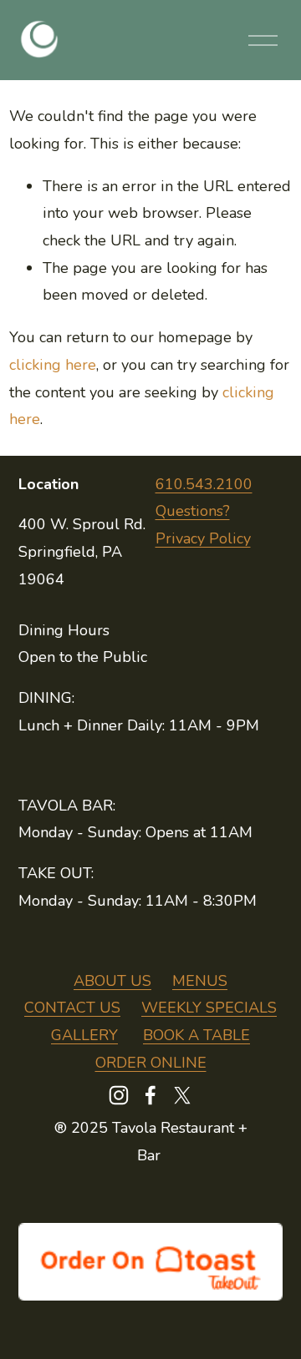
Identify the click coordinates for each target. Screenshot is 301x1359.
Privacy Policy (203, 538)
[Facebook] (150, 1095)
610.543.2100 (204, 484)
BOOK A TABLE (196, 1035)
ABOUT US (112, 981)
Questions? (193, 511)
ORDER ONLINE (151, 1063)
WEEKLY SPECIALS (209, 1008)
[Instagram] (119, 1095)
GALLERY (84, 1035)
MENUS (199, 981)
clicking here (52, 365)
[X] (182, 1095)
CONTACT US (72, 1008)
